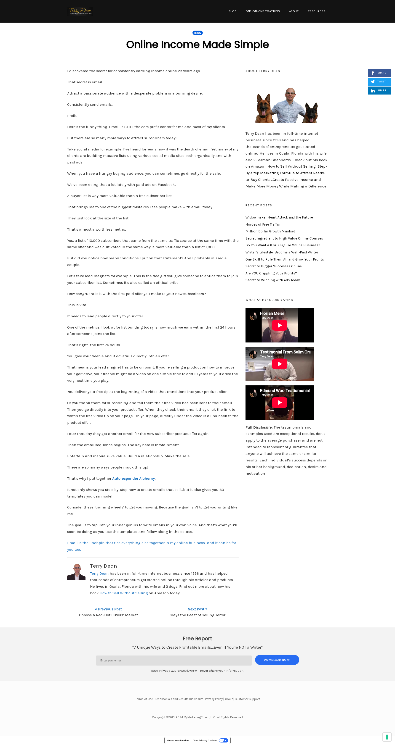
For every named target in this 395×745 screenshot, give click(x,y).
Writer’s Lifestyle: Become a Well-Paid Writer (282, 252)
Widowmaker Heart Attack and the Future (279, 217)
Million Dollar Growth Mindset (270, 231)
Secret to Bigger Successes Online (274, 266)
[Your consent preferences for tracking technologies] (387, 737)
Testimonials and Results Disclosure (179, 699)
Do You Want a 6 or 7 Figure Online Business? (283, 245)
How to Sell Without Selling (124, 593)
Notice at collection (178, 740)
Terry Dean (103, 566)
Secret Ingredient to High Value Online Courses (284, 238)
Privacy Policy (214, 699)
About (294, 11)
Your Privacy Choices (205, 740)
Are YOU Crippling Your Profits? (271, 273)
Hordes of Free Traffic (263, 224)
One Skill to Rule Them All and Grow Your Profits (285, 259)
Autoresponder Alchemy (133, 478)
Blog (233, 11)
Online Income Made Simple (197, 44)
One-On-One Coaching (263, 11)
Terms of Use (144, 699)
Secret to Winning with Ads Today (273, 280)
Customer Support (247, 699)
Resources (317, 11)
